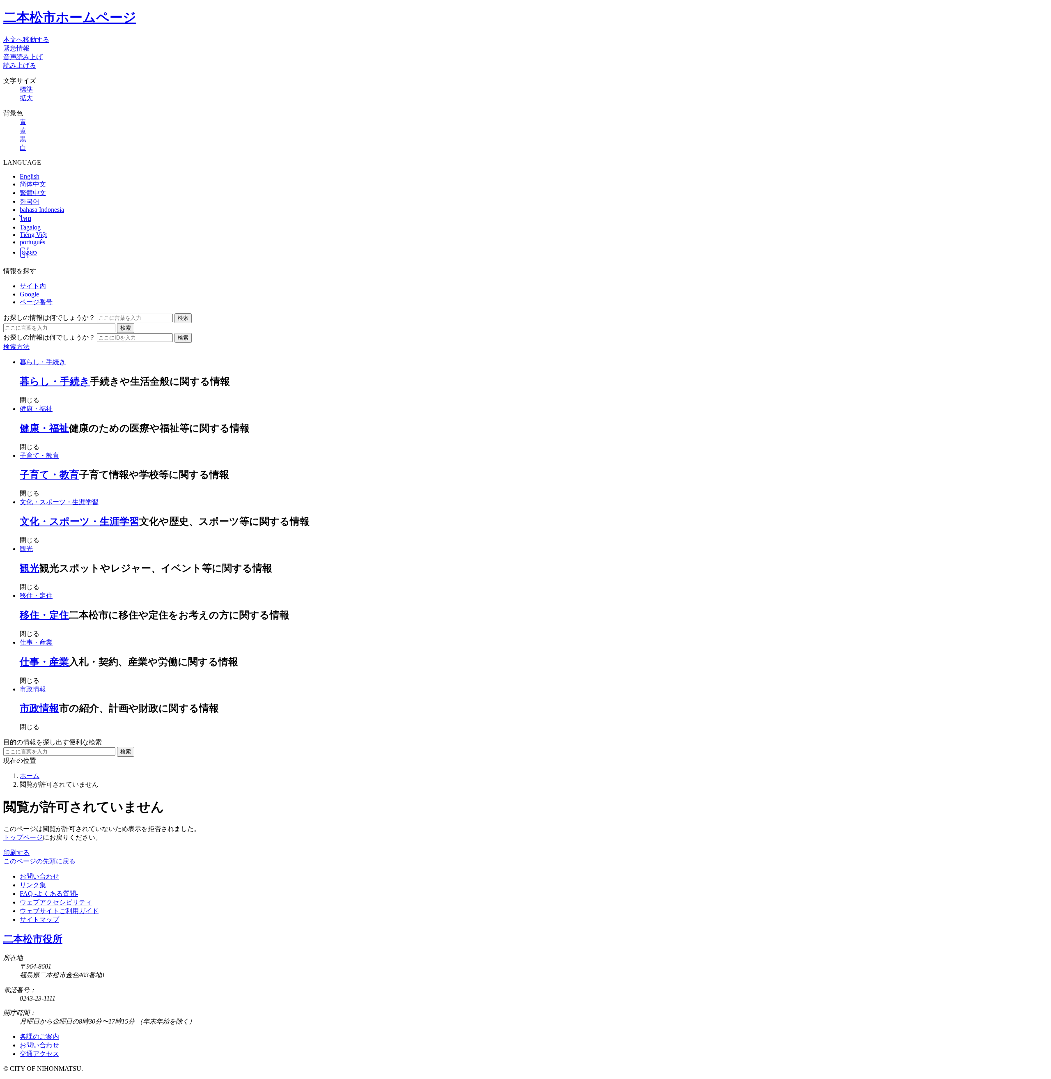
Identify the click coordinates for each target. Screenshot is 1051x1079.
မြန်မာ (28, 252)
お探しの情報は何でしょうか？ (49, 317)
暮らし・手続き (43, 361)
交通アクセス (39, 1053)
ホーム (29, 775)
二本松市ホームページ (69, 17)
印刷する (16, 852)
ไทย (25, 218)
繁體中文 (33, 192)
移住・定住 (36, 595)
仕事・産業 (36, 642)
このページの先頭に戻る (39, 861)
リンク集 (33, 885)
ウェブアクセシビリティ (56, 902)
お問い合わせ (39, 876)
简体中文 (33, 184)
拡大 (26, 97)
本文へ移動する (26, 39)
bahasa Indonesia (42, 209)
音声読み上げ (23, 56)
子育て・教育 (39, 455)
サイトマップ (39, 919)
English (29, 176)
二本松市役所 (32, 939)
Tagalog (30, 227)
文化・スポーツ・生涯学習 (59, 501)
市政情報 (33, 689)
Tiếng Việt (33, 234)
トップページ (23, 837)
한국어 (29, 201)
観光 (26, 548)
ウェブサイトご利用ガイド (59, 910)
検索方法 (16, 346)
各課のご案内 (39, 1036)
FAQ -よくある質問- (49, 893)
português (32, 242)
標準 (26, 89)
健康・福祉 (36, 408)
